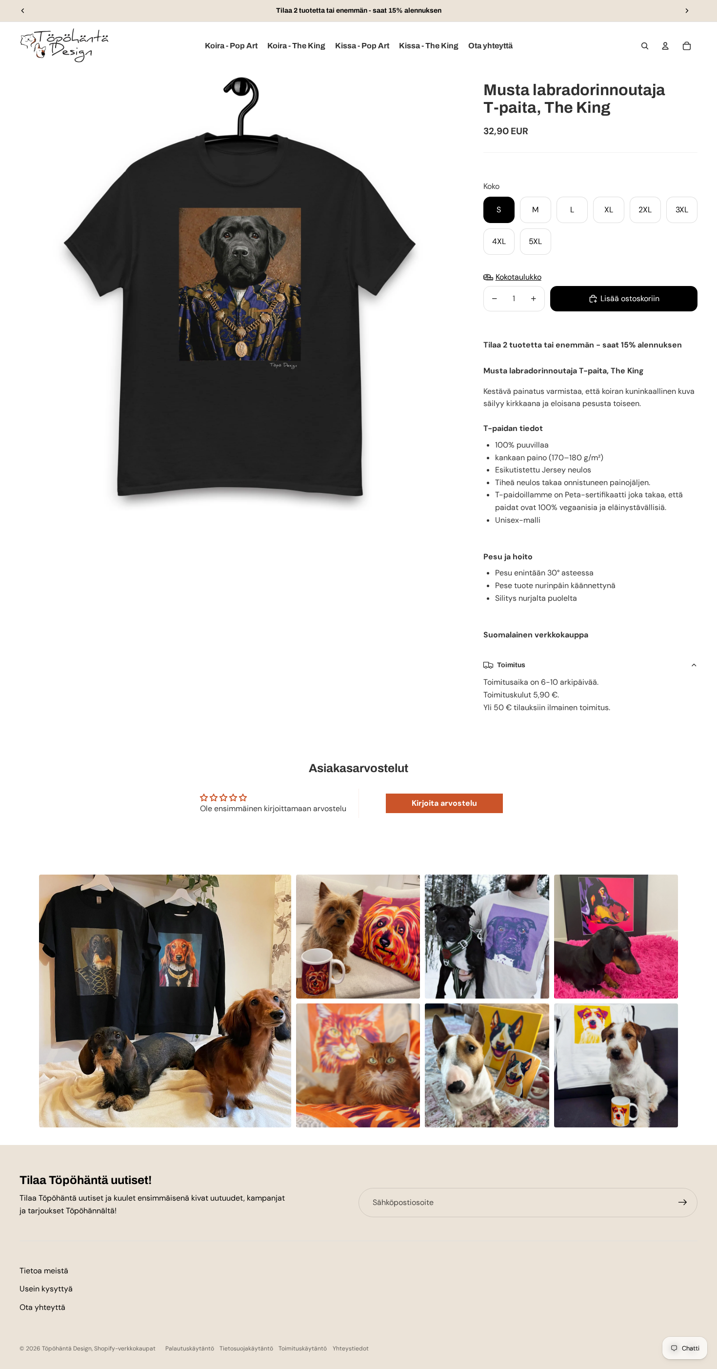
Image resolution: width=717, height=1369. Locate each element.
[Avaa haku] (645, 46)
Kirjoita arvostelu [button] (444, 803)
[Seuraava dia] (686, 10)
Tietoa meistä (44, 1271)
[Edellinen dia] (23, 10)
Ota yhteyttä (42, 1307)
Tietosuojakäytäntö (246, 1348)
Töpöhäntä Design (67, 1348)
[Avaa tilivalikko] (665, 46)
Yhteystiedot (351, 1348)
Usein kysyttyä (46, 1289)
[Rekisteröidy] (683, 1202)
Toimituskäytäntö (303, 1348)
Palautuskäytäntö (189, 1348)
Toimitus (511, 665)
